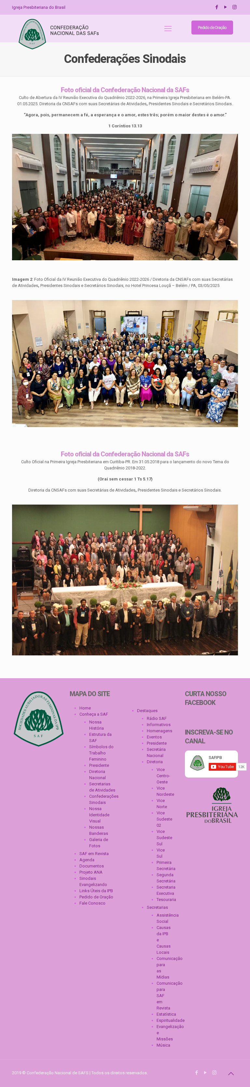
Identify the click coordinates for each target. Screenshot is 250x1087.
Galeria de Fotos (98, 842)
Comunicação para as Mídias (164, 968)
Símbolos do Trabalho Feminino (101, 753)
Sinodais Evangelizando (93, 881)
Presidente (99, 765)
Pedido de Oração (212, 27)
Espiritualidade (164, 1020)
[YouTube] (225, 7)
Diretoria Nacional (97, 774)
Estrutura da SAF (100, 737)
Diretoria (155, 761)
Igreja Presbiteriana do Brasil (38, 7)
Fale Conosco (92, 903)
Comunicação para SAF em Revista (164, 995)
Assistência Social (164, 918)
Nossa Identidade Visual (99, 814)
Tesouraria (164, 899)
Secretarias (157, 907)
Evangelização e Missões (164, 1032)
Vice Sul (161, 853)
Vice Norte (162, 803)
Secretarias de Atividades (102, 787)
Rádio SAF (157, 718)
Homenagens (159, 730)
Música (163, 1045)
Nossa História (96, 725)
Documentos (91, 866)
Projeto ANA (91, 872)
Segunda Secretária (164, 877)
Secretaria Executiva (164, 890)
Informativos (159, 724)
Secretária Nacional (156, 752)
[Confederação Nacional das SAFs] (60, 34)
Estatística (164, 1014)
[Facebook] (217, 7)
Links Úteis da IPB (96, 890)
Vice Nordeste (164, 791)
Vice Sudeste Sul (164, 837)
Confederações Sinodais (102, 799)
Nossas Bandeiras (98, 830)
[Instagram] (234, 7)
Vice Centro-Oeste (163, 775)
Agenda (86, 859)
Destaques (147, 710)
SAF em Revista (94, 853)
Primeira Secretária (164, 865)
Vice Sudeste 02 (164, 819)
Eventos (154, 737)
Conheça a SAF (93, 714)
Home (85, 708)
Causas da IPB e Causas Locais (164, 940)
